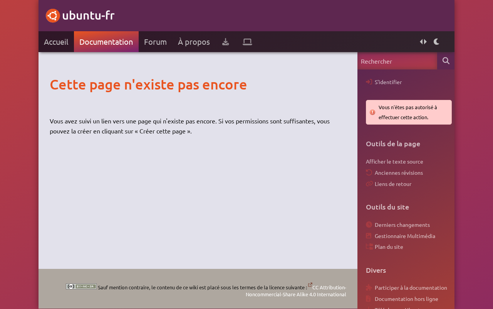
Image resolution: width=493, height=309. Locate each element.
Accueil (56, 41)
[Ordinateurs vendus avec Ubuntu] (247, 41)
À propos (194, 41)
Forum (155, 41)
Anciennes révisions (399, 172)
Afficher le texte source (394, 161)
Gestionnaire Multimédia (405, 235)
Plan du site (389, 246)
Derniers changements (402, 224)
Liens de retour (393, 183)
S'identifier (388, 81)
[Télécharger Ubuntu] (225, 41)
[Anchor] (57, 84)
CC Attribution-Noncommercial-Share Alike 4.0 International (296, 290)
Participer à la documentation (411, 287)
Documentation (106, 41)
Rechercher (445, 60)
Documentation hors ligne (406, 298)
